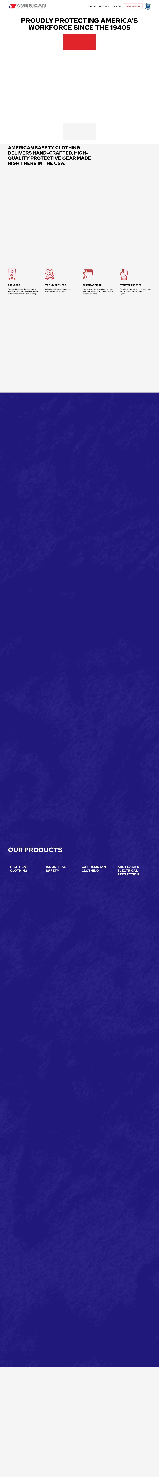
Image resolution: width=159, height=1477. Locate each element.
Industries (104, 6)
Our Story (116, 6)
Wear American (133, 6)
